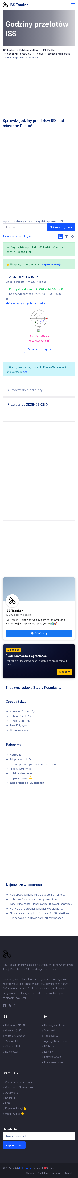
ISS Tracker (18, 5)
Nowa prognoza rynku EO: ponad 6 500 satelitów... (40, 913)
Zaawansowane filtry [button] (16, 236)
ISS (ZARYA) (49, 50)
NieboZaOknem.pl (20, 768)
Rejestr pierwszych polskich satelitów (32, 764)
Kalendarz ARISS (15, 1025)
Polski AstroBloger (21, 773)
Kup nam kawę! (19, 778)
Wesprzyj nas (13, 1113)
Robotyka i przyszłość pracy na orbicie (33, 899)
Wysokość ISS (13, 1030)
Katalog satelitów (29, 50)
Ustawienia (12, 1092)
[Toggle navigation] (73, 5)
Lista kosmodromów (56, 1062)
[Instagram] (15, 1005)
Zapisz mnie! (14, 1145)
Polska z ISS (12, 1041)
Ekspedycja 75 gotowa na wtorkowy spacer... (37, 917)
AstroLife (15, 754)
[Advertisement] (39, 173)
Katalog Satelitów (20, 716)
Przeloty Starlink (19, 720)
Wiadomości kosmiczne (19, 1087)
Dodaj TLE (11, 1097)
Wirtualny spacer (15, 1035)
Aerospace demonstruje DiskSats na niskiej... (37, 894)
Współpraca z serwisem (19, 1082)
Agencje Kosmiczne (55, 1041)
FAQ (7, 1103)
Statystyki (50, 1030)
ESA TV (48, 1051)
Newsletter (11, 1051)
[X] (10, 1005)
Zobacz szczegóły (39, 349)
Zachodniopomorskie (59, 53)
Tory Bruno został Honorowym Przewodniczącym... (40, 903)
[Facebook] (5, 1005)
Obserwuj (41, 633)
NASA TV (49, 1046)
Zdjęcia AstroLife (20, 759)
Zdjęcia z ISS (12, 1046)
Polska (39, 53)
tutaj (25, 371)
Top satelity (51, 1035)
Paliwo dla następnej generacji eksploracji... (36, 908)
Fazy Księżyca (18, 725)
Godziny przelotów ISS (19, 53)
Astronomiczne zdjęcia (23, 711)
